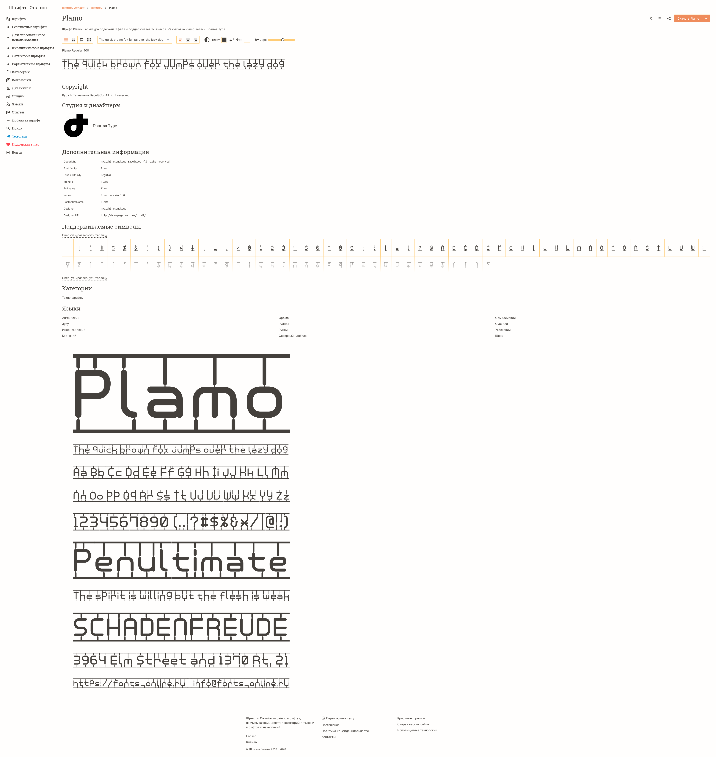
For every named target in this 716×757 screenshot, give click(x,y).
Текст (215, 40)
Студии (18, 96)
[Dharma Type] (76, 126)
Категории (21, 72)
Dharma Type (215, 29)
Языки (17, 104)
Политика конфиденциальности (345, 731)
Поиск (17, 128)
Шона (499, 336)
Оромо (284, 318)
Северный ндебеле (293, 336)
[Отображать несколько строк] (81, 39)
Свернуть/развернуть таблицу (84, 235)
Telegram (19, 136)
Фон (239, 40)
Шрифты (19, 19)
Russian (251, 742)
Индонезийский (73, 330)
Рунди (283, 330)
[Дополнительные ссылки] (706, 18)
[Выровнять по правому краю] (195, 39)
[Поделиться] (669, 18)
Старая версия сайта (413, 724)
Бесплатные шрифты (29, 27)
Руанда (284, 324)
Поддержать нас (25, 144)
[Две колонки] (74, 39)
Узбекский (503, 330)
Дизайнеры (21, 88)
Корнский (69, 336)
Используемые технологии (417, 730)
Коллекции (21, 80)
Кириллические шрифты (33, 48)
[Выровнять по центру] (188, 39)
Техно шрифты (73, 297)
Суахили (501, 324)
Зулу (65, 324)
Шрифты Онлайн (28, 7)
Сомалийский (505, 318)
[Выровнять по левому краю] (180, 39)
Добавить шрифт (26, 120)
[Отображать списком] (66, 39)
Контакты (329, 737)
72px (263, 40)
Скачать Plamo (688, 18)
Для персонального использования (28, 37)
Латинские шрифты (28, 56)
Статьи (18, 112)
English (251, 736)
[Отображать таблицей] (89, 39)
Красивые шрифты (411, 718)
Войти (17, 152)
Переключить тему (340, 718)
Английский (70, 318)
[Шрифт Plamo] (386, 521)
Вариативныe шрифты (31, 64)
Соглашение (331, 725)
